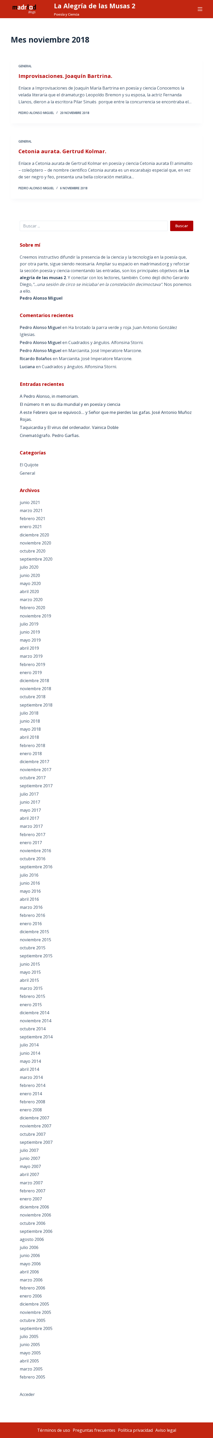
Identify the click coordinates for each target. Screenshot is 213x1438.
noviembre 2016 (35, 851)
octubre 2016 (32, 859)
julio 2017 (29, 794)
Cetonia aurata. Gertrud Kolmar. (62, 151)
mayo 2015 (30, 972)
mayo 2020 (30, 583)
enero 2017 (31, 842)
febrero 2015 (32, 996)
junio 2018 (30, 721)
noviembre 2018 (35, 688)
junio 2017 (30, 802)
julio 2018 (29, 713)
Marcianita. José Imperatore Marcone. (105, 350)
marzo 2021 (31, 510)
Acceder (27, 1394)
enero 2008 (31, 1110)
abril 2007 (29, 1174)
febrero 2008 (32, 1102)
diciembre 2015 (34, 932)
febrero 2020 (32, 607)
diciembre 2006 (34, 1207)
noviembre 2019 (35, 616)
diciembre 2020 (34, 535)
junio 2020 (30, 575)
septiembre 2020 (36, 559)
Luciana (27, 366)
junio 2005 (30, 1344)
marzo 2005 (31, 1369)
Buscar (181, 225)
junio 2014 (30, 1053)
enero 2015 (31, 1004)
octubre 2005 (32, 1320)
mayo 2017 (30, 810)
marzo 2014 (31, 1077)
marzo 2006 (31, 1280)
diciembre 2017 (34, 761)
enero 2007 (31, 1199)
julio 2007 (29, 1150)
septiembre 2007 (36, 1142)
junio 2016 (30, 883)
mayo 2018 (30, 729)
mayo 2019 (30, 640)
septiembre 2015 (36, 956)
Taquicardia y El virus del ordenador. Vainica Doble (69, 427)
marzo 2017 (31, 826)
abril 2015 (29, 980)
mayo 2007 (30, 1166)
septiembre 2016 (36, 867)
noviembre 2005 (35, 1312)
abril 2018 (29, 737)
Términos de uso (53, 1430)
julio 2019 (29, 624)
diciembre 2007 (34, 1118)
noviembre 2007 (35, 1126)
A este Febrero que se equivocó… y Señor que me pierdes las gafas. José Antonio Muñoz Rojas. (106, 415)
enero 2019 (31, 672)
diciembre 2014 (34, 1013)
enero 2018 (31, 753)
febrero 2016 (32, 915)
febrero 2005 (32, 1377)
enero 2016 (31, 923)
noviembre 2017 (35, 769)
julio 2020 (29, 567)
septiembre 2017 (36, 786)
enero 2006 (31, 1296)
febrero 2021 (32, 518)
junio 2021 (30, 502)
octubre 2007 (32, 1134)
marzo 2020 (31, 599)
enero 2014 (31, 1094)
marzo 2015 (31, 988)
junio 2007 (30, 1158)
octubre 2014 (32, 1029)
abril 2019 (29, 648)
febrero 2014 (32, 1085)
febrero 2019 (32, 664)
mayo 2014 (30, 1061)
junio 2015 (30, 964)
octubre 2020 (32, 551)
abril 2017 (29, 818)
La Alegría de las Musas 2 (94, 5)
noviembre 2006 (35, 1215)
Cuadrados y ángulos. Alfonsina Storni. (105, 342)
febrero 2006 (32, 1288)
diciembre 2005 (34, 1304)
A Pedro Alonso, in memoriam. (49, 396)
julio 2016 (29, 875)
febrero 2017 (32, 834)
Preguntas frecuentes (94, 1430)
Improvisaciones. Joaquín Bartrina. (65, 75)
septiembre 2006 (36, 1231)
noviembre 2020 (35, 543)
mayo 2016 (30, 891)
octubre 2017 (32, 778)
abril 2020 (29, 591)
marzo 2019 (31, 656)
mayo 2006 (30, 1264)
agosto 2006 (32, 1239)
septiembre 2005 (36, 1328)
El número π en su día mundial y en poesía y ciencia (70, 404)
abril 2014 (29, 1069)
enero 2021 (31, 526)
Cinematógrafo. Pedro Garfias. (50, 435)
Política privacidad (135, 1430)
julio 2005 (29, 1336)
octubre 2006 (32, 1223)
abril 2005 (29, 1361)
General (25, 66)
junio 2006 (30, 1255)
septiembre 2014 (36, 1037)
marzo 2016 (31, 907)
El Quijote (29, 465)
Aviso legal (165, 1430)
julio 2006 (29, 1247)
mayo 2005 (30, 1353)
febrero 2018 (32, 745)
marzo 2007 (31, 1183)
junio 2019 (30, 632)
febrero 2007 (32, 1191)
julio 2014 (29, 1045)
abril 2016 (29, 899)
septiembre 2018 (36, 705)
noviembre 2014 (35, 1021)
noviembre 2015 (35, 940)
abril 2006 (29, 1272)
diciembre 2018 (34, 680)
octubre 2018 (32, 697)
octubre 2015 (32, 948)
